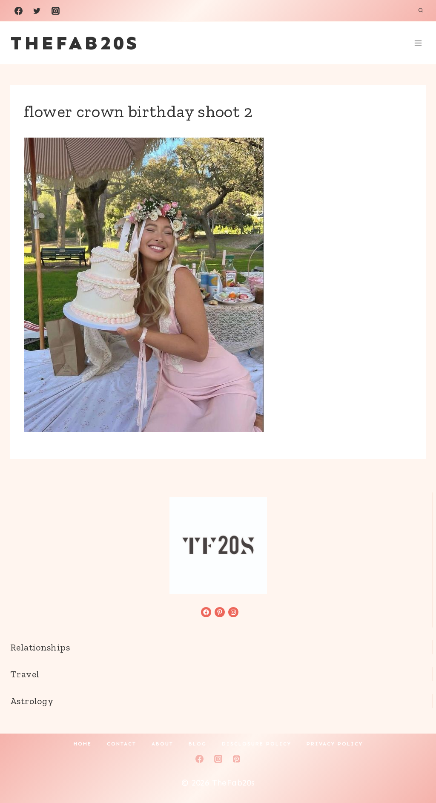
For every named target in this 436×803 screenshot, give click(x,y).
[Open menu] (418, 42)
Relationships (40, 647)
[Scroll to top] (415, 769)
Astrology (31, 701)
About (162, 744)
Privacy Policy (335, 744)
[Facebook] (18, 11)
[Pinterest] (237, 759)
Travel (24, 674)
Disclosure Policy (256, 744)
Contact (121, 744)
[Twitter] (37, 11)
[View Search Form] (421, 11)
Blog (198, 744)
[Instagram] (55, 11)
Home (83, 744)
